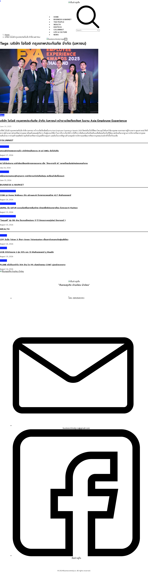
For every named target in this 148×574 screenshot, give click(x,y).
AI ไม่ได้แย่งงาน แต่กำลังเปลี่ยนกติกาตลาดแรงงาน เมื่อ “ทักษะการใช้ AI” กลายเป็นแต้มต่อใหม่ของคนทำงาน (44, 163)
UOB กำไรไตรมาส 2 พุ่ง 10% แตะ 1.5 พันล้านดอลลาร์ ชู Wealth (27, 252)
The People (59, 22)
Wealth (57, 25)
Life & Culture (60, 32)
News (56, 35)
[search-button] (99, 30)
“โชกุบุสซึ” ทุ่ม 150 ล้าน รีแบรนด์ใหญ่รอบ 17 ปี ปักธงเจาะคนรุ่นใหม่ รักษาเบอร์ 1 (32, 220)
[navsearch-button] (88, 27)
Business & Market (62, 19)
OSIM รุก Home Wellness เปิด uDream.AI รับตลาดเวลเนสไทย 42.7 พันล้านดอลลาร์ (35, 195)
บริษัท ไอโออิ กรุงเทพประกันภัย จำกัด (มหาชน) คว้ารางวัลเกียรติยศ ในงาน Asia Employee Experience (63, 121)
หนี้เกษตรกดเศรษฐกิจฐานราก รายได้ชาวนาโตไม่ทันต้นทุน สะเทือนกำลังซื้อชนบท (32, 176)
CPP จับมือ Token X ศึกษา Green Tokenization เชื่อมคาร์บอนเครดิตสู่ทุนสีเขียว (34, 239)
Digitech (58, 27)
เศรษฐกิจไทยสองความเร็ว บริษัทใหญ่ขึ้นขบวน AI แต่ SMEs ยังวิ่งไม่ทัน (29, 150)
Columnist (59, 30)
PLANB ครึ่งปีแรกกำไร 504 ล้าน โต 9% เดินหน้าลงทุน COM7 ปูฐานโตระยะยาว (32, 264)
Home (56, 17)
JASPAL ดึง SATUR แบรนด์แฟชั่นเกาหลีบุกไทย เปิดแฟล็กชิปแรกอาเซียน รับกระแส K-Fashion (39, 207)
